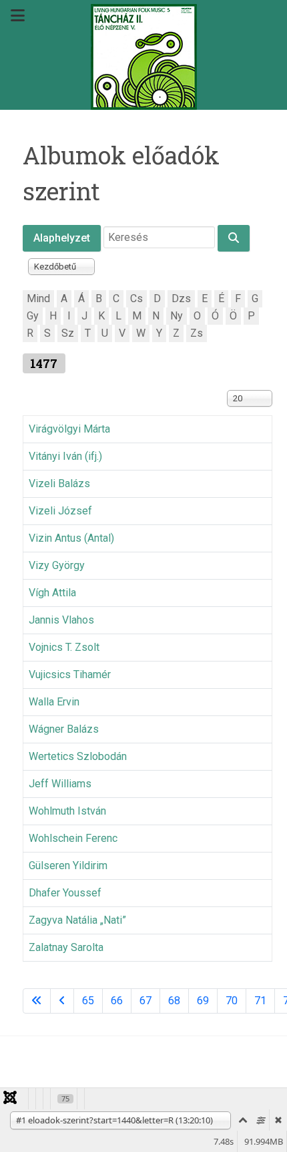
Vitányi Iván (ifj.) (65, 456)
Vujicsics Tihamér (70, 674)
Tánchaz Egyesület (73, 1079)
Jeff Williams (60, 783)
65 (88, 1000)
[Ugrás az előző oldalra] (62, 1001)
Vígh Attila (52, 592)
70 (232, 1000)
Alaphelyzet (61, 238)
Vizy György (57, 565)
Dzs (181, 298)
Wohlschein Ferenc (73, 838)
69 (203, 1000)
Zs (196, 333)
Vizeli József (60, 510)
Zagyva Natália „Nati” (77, 920)
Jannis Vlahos (61, 620)
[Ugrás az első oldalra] (37, 1001)
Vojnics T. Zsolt (64, 647)
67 (145, 1000)
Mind (38, 298)
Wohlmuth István (67, 811)
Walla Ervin (54, 701)
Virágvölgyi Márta (69, 429)
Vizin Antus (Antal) (71, 538)
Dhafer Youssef (65, 892)
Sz (67, 333)
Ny (176, 315)
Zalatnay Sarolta (66, 947)
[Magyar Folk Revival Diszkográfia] (143, 57)
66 (117, 1000)
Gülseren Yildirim (68, 865)
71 (260, 1000)
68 (174, 1000)
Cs (136, 298)
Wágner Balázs (64, 729)
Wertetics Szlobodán (78, 756)
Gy (33, 315)
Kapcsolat (162, 1079)
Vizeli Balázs (59, 483)
